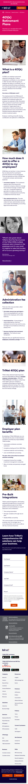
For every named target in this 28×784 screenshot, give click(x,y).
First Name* (7, 559)
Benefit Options (15, 12)
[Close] (24, 767)
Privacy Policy (20, 598)
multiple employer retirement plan (13, 377)
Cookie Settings (13, 778)
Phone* (6, 591)
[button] (14, 605)
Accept (7, 775)
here (10, 601)
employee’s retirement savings (11, 339)
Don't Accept (19, 775)
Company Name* (8, 572)
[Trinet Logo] (7, 8)
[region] (13, 774)
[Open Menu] (2, 8)
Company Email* (8, 585)
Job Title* (6, 578)
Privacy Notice (19, 772)
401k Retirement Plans (23, 12)
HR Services (7, 12)
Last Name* (7, 565)
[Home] (3, 12)
